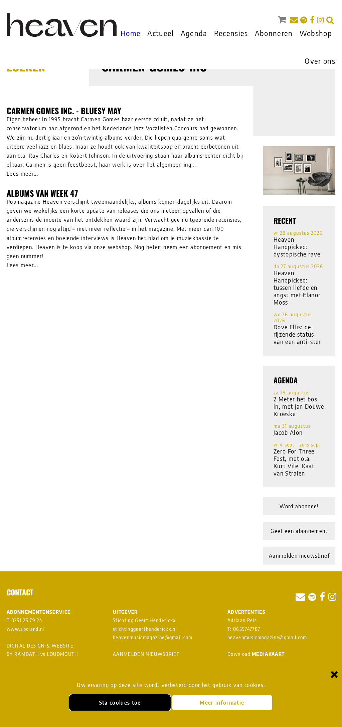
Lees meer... (22, 173)
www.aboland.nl (25, 629)
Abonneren (274, 33)
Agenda (194, 33)
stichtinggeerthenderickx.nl (145, 629)
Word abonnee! (299, 506)
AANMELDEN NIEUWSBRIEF (146, 654)
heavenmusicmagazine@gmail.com (153, 637)
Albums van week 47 (42, 193)
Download (256, 654)
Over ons (320, 60)
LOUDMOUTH (62, 654)
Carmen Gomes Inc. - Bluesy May (64, 111)
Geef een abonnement (299, 531)
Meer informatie (222, 702)
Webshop (316, 33)
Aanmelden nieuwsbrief (299, 555)
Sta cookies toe (120, 702)
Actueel (160, 33)
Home (131, 33)
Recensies (231, 33)
